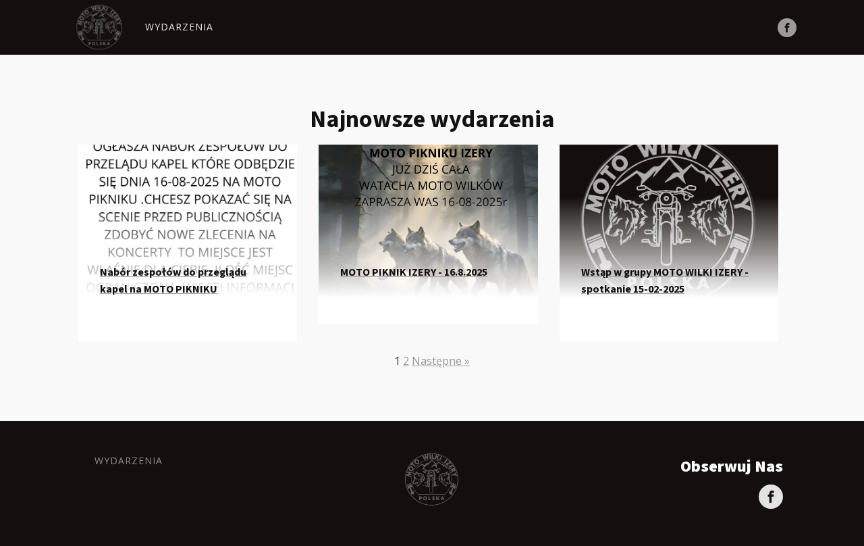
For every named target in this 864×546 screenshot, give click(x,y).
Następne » (441, 360)
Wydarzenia (179, 26)
